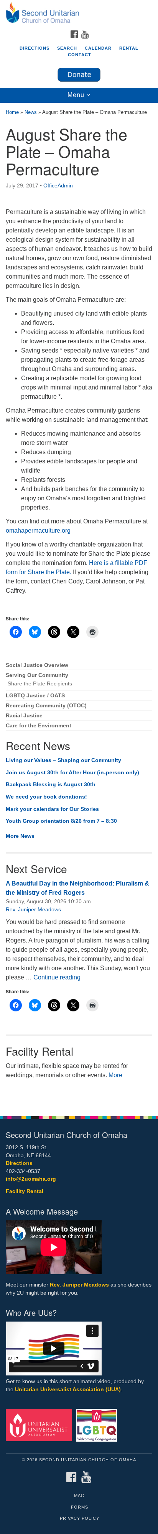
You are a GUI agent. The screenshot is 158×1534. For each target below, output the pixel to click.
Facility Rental (24, 1191)
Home (12, 112)
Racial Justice (24, 716)
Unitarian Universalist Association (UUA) (68, 1389)
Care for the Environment (38, 726)
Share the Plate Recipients (40, 684)
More (115, 1075)
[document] (79, 605)
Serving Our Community (37, 675)
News (31, 112)
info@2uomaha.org (31, 1179)
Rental (128, 48)
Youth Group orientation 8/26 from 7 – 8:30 (61, 821)
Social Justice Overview (37, 665)
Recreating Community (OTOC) (46, 706)
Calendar (98, 48)
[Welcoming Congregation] (98, 1425)
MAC (79, 1495)
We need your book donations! (46, 797)
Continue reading (57, 977)
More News (20, 836)
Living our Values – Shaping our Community (63, 760)
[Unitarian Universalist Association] (40, 1425)
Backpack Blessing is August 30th (50, 784)
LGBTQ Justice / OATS (35, 695)
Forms (79, 1507)
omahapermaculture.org (38, 530)
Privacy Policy (79, 1518)
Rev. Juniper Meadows (33, 909)
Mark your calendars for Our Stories (52, 809)
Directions (34, 48)
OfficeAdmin (58, 185)
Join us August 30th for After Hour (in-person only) (72, 772)
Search (67, 48)
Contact (79, 54)
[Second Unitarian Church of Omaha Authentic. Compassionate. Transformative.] (79, 13)
